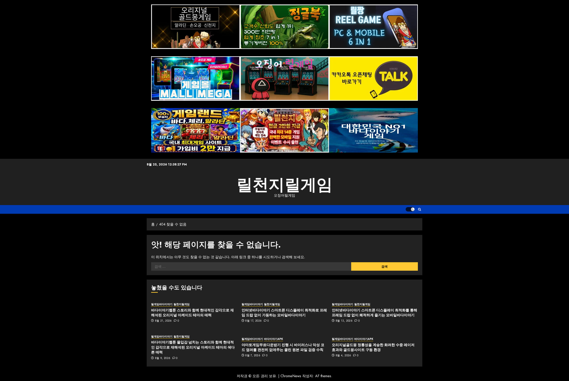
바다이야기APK (273, 339)
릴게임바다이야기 (161, 304)
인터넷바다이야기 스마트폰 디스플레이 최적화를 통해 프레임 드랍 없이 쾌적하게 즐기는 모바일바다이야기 (374, 312)
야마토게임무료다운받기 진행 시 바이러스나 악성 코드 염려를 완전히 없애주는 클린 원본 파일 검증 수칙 (283, 347)
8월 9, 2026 (162, 358)
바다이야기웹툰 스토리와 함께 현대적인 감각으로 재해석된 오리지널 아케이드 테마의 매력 (192, 312)
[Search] (419, 209)
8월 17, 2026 (253, 321)
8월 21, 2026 (163, 321)
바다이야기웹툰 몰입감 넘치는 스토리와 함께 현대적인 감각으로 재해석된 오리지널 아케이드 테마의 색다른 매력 (193, 347)
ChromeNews (290, 376)
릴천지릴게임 (284, 184)
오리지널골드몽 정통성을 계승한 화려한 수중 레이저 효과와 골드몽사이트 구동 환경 (373, 347)
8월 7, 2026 (252, 355)
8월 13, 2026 (344, 321)
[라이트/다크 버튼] (410, 209)
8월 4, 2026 (343, 355)
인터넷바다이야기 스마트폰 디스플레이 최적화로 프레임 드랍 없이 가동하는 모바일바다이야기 (284, 312)
